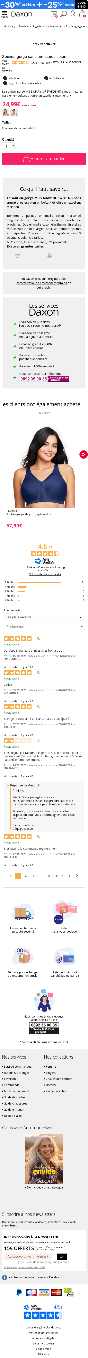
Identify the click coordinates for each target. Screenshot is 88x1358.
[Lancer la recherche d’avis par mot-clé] (81, 626)
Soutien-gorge (53, 26)
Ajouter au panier (47, 158)
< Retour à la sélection (66, 62)
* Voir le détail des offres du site (44, 1042)
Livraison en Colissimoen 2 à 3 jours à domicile (36, 335)
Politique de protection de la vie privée (24, 1267)
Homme (51, 1085)
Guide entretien (14, 1109)
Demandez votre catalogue (45, 1187)
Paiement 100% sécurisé (36, 366)
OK (62, 1256)
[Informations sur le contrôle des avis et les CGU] (63, 567)
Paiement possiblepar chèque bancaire (33, 357)
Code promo (43, 1349)
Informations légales (43, 1338)
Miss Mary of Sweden (16, 26)
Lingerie (36, 26)
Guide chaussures (15, 1103)
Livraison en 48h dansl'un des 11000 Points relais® (40, 324)
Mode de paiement (16, 1091)
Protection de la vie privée (43, 1333)
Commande (11, 1085)
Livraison (10, 1078)
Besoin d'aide (13, 1115)
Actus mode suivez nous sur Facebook (36, 1277)
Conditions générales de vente (43, 1327)
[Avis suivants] (77, 876)
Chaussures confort (59, 1078)
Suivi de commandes (17, 1066)
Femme (51, 1066)
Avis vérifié (12, 644)
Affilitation (44, 1354)
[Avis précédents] (10, 875)
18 (69, 876)
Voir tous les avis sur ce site (45, 574)
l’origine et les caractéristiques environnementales (41, 280)
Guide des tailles (14, 1097)
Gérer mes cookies (43, 1343)
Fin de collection (56, 1091)
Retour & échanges (16, 1072)
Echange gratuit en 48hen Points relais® (35, 346)
